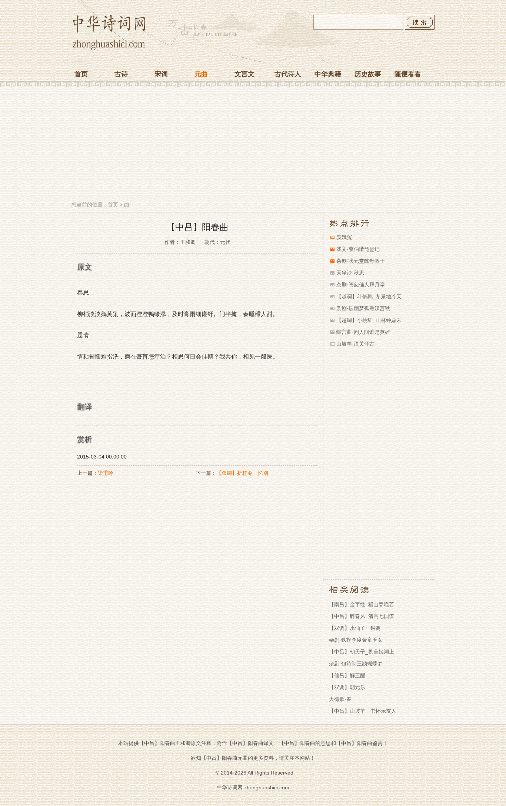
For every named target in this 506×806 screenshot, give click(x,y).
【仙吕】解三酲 (347, 675)
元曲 (201, 74)
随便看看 (408, 74)
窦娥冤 (344, 237)
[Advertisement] (253, 145)
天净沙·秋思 (350, 273)
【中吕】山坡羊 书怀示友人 (362, 711)
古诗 (121, 74)
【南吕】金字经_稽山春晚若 (361, 604)
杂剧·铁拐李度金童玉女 (356, 640)
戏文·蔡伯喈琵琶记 (358, 249)
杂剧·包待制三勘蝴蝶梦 (356, 663)
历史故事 (367, 74)
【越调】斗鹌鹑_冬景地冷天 (369, 296)
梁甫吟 (105, 473)
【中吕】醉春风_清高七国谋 (361, 616)
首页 (81, 74)
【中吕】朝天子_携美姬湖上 (361, 652)
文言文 (244, 74)
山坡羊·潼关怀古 (355, 344)
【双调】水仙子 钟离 (355, 628)
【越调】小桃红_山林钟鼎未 (369, 320)
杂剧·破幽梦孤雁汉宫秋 (363, 308)
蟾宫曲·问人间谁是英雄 (363, 332)
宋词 (161, 74)
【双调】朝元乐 (347, 687)
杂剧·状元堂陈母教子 (360, 261)
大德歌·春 (340, 699)
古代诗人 (287, 74)
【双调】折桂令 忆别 (242, 473)
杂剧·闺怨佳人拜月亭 (360, 285)
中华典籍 (327, 74)
